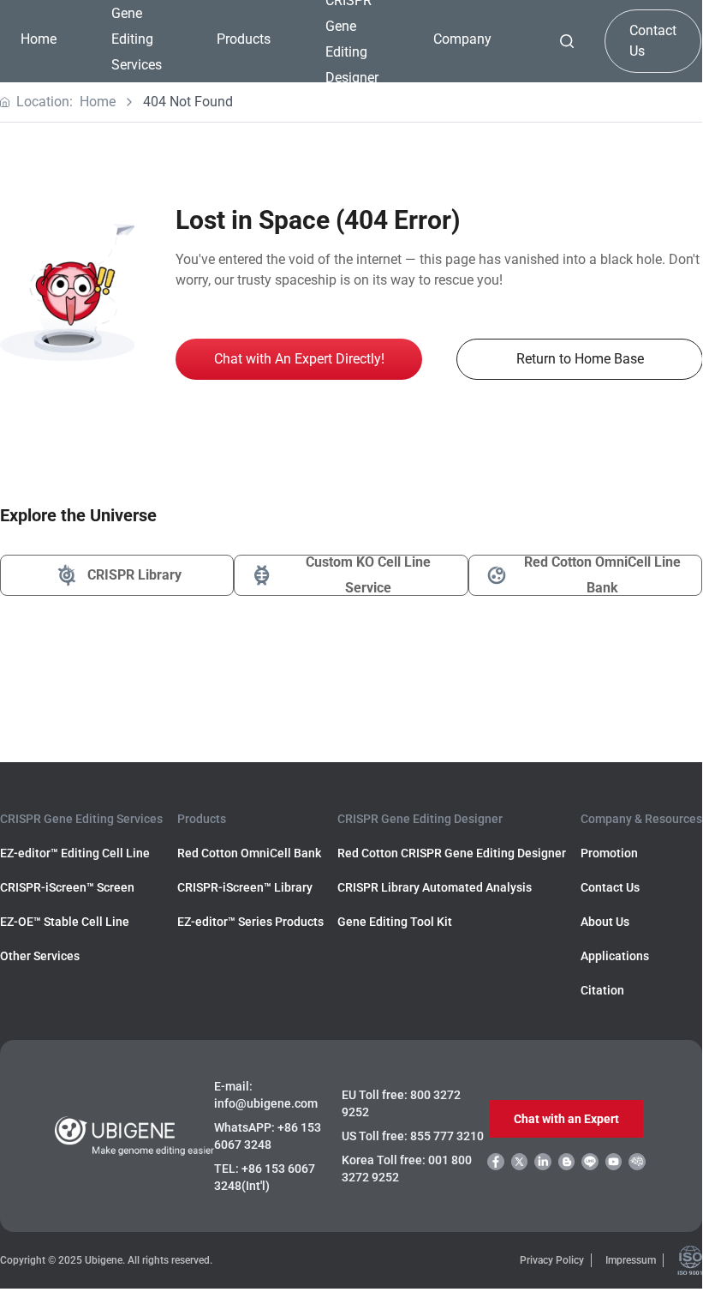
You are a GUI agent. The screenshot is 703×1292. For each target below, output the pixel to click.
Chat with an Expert (566, 1119)
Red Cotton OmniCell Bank (249, 853)
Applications (615, 956)
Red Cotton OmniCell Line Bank (602, 575)
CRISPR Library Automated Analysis (434, 887)
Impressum (630, 1260)
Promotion (609, 853)
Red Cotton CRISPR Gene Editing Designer (451, 853)
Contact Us (652, 40)
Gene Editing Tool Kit (394, 921)
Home (39, 39)
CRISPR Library (134, 575)
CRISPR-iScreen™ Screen (67, 887)
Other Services (40, 956)
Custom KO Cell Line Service (368, 575)
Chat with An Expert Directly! (299, 359)
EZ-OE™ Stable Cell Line (64, 921)
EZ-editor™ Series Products (250, 921)
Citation (602, 990)
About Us (605, 921)
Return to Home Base (580, 359)
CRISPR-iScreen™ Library (245, 887)
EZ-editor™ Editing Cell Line (75, 853)
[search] (567, 41)
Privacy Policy (552, 1260)
